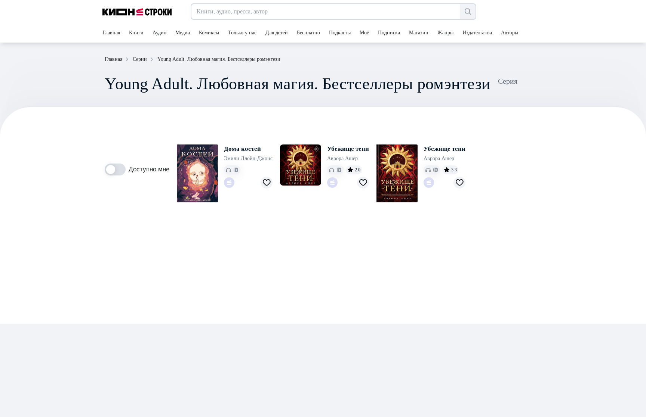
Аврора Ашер (342, 158)
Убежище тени (348, 148)
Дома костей (242, 148)
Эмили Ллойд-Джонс (248, 158)
